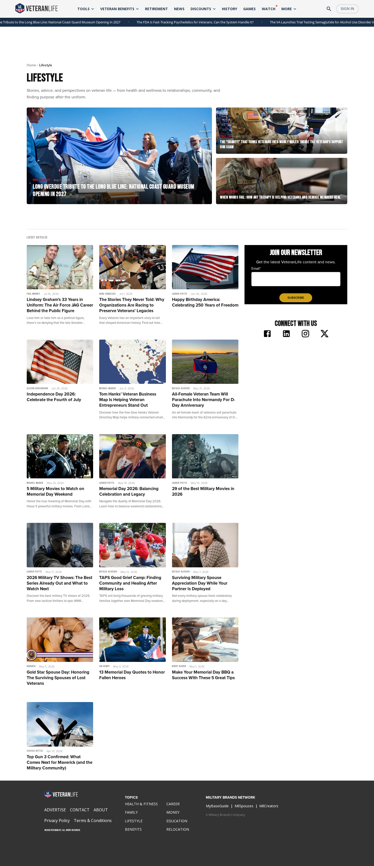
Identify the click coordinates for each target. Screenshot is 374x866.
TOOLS (83, 8)
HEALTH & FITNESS (141, 803)
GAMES (249, 8)
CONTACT (80, 810)
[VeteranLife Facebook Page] (267, 334)
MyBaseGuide (217, 805)
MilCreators (268, 805)
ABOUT (101, 810)
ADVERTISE (55, 810)
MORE (286, 8)
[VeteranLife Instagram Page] (305, 334)
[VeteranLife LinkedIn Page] (286, 334)
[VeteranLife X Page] (324, 334)
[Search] (329, 9)
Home (31, 65)
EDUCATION (176, 820)
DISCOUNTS (201, 8)
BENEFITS (133, 829)
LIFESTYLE (133, 820)
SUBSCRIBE (295, 297)
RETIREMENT (156, 8)
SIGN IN (347, 9)
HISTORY (229, 8)
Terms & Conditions (93, 820)
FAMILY (131, 812)
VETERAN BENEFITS (117, 8)
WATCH (268, 8)
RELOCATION (177, 829)
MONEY (172, 812)
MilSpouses (244, 805)
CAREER (173, 803)
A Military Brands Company (225, 815)
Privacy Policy (57, 820)
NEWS (179, 8)
